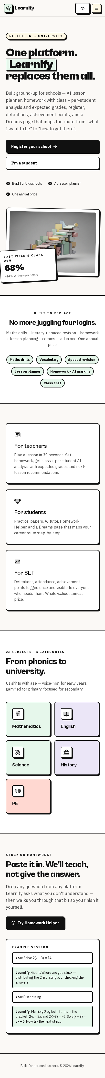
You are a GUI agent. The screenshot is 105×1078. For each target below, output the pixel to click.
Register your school (31, 146)
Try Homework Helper (38, 922)
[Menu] (96, 8)
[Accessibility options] (82, 8)
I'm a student (24, 163)
